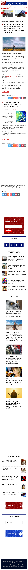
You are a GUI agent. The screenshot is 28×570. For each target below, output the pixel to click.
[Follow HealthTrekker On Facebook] (6, 245)
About (16, 564)
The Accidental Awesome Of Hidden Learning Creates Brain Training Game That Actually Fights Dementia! (17, 281)
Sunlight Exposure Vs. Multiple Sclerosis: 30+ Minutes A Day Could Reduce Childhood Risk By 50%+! (14, 28)
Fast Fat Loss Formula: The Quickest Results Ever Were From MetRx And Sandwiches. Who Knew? (11, 478)
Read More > (5, 91)
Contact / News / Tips (19, 561)
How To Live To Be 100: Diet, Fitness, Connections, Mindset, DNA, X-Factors (9, 461)
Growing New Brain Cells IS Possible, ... (19, 15)
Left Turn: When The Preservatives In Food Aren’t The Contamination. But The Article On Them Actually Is (17, 288)
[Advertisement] (13, 158)
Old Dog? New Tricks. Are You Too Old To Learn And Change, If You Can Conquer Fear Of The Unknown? (17, 273)
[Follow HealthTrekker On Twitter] (11, 245)
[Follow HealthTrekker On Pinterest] (16, 245)
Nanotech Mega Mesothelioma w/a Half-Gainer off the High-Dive (10, 493)
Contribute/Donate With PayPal (14, 533)
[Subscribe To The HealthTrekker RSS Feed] (21, 245)
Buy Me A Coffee (5, 8)
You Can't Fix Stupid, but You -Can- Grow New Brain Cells (10, 485)
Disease (10, 35)
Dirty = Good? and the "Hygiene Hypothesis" (9, 469)
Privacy (12, 564)
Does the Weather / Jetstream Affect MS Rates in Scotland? (12, 104)
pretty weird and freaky (12, 76)
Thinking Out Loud (12, 109)
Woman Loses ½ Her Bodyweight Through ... (8, 15)
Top (13, 561)
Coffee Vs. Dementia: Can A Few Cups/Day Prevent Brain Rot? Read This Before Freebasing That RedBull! (16, 266)
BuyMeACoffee (14, 562)
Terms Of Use (7, 564)
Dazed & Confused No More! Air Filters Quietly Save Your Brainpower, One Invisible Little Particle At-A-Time (16, 258)
